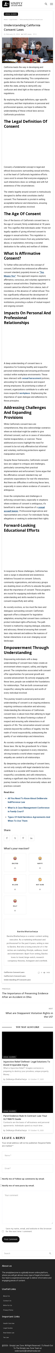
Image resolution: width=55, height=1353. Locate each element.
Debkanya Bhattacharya (16, 1079)
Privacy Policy (8, 1310)
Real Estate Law (8, 1333)
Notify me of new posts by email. (18, 1185)
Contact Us (7, 1301)
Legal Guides (11, 14)
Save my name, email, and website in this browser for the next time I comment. (29, 1230)
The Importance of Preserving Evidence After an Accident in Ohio (25, 995)
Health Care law (8, 1323)
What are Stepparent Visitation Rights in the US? (29, 1014)
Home (6, 19)
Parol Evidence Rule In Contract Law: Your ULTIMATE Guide (25, 1117)
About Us (6, 1296)
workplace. (25, 393)
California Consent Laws (14, 972)
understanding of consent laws (17, 980)
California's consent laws (15, 976)
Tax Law (6, 1337)
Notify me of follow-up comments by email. (23, 1179)
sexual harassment (31, 378)
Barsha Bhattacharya (27, 931)
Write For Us (7, 1305)
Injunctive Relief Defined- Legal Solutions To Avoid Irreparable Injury (26, 1063)
